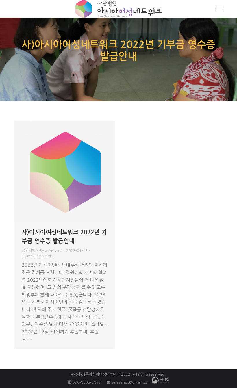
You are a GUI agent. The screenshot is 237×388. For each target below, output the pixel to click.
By (51, 251)
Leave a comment (38, 256)
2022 (125, 374)
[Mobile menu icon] (219, 8)
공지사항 (29, 251)
